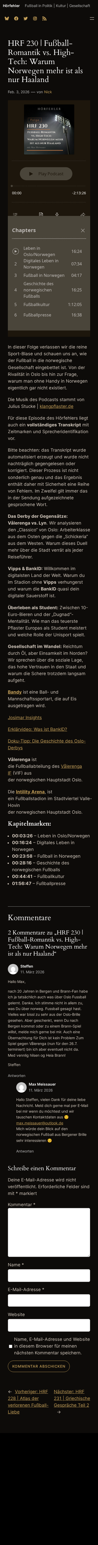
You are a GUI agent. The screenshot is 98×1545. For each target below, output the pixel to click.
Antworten (16, 1075)
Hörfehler (11, 5)
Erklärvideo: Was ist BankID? (37, 729)
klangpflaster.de (56, 406)
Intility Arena (30, 791)
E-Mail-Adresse (26, 1289)
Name (16, 1264)
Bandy (15, 692)
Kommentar (22, 1204)
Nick (48, 92)
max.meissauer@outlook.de (39, 1123)
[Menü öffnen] (92, 18)
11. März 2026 (32, 972)
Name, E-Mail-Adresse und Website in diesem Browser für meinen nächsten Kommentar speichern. (52, 1346)
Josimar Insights (25, 717)
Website (16, 1314)
